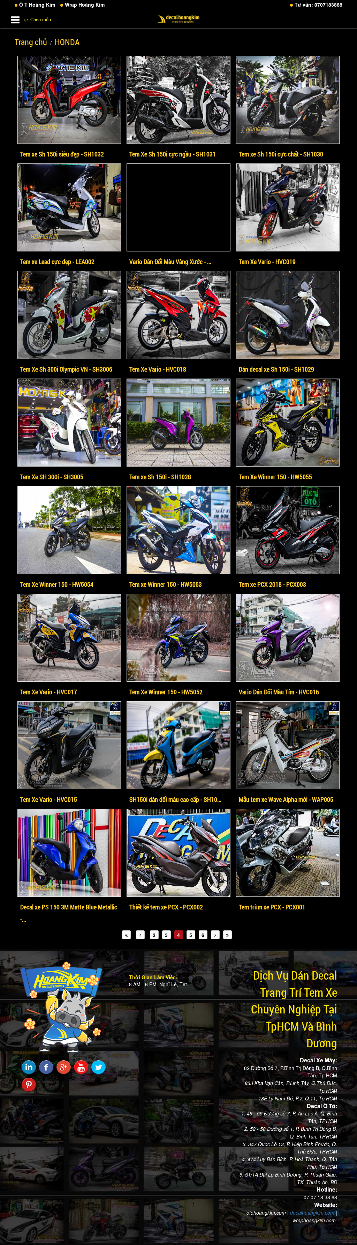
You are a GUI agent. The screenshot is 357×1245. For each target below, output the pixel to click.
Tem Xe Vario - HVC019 (267, 261)
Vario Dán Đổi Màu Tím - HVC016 (279, 692)
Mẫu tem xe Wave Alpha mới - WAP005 (286, 799)
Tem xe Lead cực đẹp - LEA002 (57, 261)
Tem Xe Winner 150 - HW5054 (56, 584)
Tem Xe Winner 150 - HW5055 (275, 477)
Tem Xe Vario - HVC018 (157, 369)
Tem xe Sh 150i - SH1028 (160, 477)
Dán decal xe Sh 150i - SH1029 (276, 369)
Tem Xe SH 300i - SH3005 (51, 477)
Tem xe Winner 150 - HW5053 (165, 584)
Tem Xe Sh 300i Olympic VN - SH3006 (66, 369)
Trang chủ (31, 41)
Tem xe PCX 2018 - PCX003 (272, 584)
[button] (15, 18)
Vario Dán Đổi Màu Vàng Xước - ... (170, 261)
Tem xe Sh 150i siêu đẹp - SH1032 (62, 154)
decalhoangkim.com (312, 1212)
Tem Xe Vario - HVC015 (48, 799)
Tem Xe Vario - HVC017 (48, 692)
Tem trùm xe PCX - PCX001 (272, 907)
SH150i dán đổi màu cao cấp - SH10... (175, 799)
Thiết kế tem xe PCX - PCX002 (166, 907)
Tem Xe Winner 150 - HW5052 (166, 692)
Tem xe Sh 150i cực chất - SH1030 (281, 154)
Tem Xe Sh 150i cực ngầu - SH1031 (172, 154)
